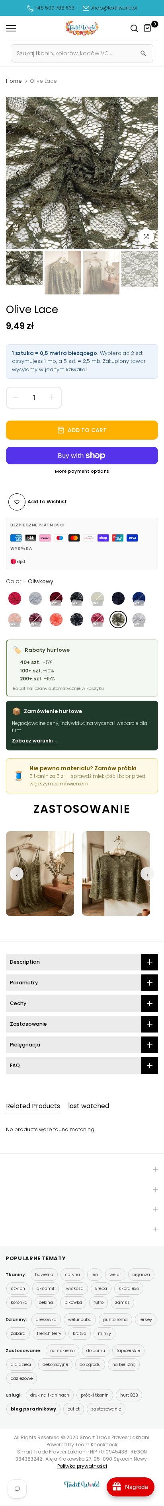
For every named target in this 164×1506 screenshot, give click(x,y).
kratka (79, 1333)
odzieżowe (22, 1378)
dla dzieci (21, 1364)
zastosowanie (106, 1409)
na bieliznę (123, 1364)
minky (104, 1333)
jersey (145, 1319)
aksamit (46, 1288)
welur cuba (80, 1319)
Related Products (33, 1106)
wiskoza (75, 1288)
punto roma (115, 1319)
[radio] (14, 598)
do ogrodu (90, 1364)
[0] (147, 28)
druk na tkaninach (49, 1395)
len (95, 1274)
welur (115, 1274)
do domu (95, 1350)
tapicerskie (128, 1350)
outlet (74, 1409)
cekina (46, 1302)
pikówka (73, 1302)
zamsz (122, 1302)
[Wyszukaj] (143, 53)
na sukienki (62, 1350)
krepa (101, 1288)
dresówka (46, 1319)
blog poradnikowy (33, 1409)
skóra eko (129, 1288)
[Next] (146, 173)
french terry (49, 1333)
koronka (19, 1302)
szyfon (18, 1288)
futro (98, 1302)
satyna (72, 1274)
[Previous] (18, 173)
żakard (18, 1333)
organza (141, 1274)
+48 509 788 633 (54, 7)
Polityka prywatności (82, 1466)
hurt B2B (129, 1395)
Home (14, 81)
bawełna (44, 1274)
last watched (88, 1106)
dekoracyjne (55, 1364)
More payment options (82, 471)
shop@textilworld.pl (113, 7)
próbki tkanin (95, 1395)
